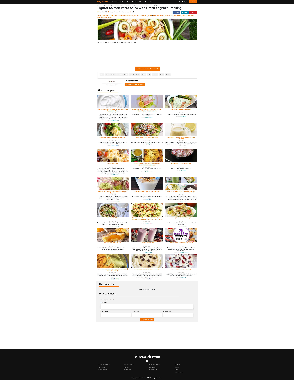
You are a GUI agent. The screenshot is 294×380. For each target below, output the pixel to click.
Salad (125, 75)
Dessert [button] (134, 1)
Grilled (168, 75)
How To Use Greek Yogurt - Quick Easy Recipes (181, 191)
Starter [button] (122, 1)
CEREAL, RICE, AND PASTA (173, 15)
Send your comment (147, 319)
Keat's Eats (148, 199)
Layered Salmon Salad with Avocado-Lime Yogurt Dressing (112, 192)
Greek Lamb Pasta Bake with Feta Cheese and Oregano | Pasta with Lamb (147, 164)
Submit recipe (193, 1)
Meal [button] (128, 1)
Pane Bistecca (149, 223)
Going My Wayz (148, 252)
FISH (99, 17)
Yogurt (132, 75)
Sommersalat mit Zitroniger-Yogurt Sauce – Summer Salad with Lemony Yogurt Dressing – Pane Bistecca (147, 218)
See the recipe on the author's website (147, 69)
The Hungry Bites (183, 226)
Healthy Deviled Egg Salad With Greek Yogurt (113, 137)
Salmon (120, 75)
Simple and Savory (114, 145)
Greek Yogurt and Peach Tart (112, 242)
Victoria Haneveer (149, 171)
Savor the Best (183, 146)
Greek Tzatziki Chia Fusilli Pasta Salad (147, 137)
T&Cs (176, 369)
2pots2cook (114, 250)
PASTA (184, 15)
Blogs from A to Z (154, 364)
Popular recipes (102, 369)
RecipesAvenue (102, 1)
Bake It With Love (115, 120)
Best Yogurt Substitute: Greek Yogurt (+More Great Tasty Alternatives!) (113, 110)
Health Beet (148, 278)
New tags (126, 367)
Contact (177, 364)
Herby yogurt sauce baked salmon (181, 109)
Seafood (155, 75)
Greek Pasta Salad (112, 163)
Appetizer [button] (115, 1)
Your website (167, 311)
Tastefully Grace (149, 117)
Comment (104, 302)
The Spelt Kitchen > (106, 5)
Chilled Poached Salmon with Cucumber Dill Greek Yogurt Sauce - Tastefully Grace (147, 110)
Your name (105, 311)
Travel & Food (183, 116)
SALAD (110, 17)
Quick (143, 75)
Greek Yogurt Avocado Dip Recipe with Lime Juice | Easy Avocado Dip (113, 269)
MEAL (99, 15)
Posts (151, 1)
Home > (99, 5)
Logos (177, 367)
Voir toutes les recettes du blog (135, 84)
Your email (136, 311)
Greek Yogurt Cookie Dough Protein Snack (147, 269)
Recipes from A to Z (104, 364)
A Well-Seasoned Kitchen (114, 201)
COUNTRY (144, 15)
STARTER (105, 15)
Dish (102, 75)
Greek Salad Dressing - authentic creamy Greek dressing (181, 137)
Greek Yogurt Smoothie (147, 242)
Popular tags (127, 369)
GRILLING (136, 15)
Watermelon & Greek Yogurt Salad (181, 163)
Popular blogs (153, 369)
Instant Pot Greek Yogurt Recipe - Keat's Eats (147, 191)
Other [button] (141, 1)
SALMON (104, 17)
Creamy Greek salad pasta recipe (181, 218)
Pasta (137, 75)
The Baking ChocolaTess (183, 252)
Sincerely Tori (149, 144)
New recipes (101, 367)
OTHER (111, 15)
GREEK (150, 15)
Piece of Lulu (183, 277)
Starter (113, 75)
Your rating (103, 300)
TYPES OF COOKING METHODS (123, 15)
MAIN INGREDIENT (158, 15)
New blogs (152, 367)
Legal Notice (178, 372)
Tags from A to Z (129, 364)
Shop (146, 1)
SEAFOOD (191, 15)
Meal (107, 75)
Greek (161, 75)
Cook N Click (183, 170)
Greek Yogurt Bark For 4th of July (181, 269)
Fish (149, 75)
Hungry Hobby (183, 201)
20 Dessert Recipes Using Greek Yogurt (181, 242)
